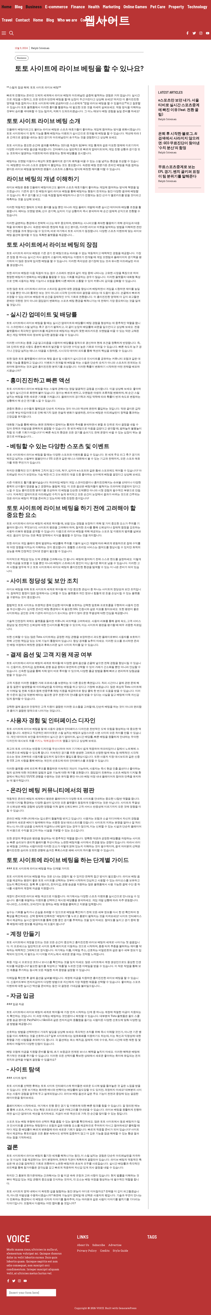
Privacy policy (87, 1250)
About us (83, 1245)
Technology (197, 6)
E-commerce (56, 6)
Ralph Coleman (40, 48)
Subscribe (98, 1245)
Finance (78, 6)
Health (94, 6)
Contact (23, 19)
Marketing (111, 6)
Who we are (67, 19)
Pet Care (157, 6)
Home (7, 6)
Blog (18, 6)
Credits (104, 1250)
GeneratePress (127, 1308)
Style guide (107, 19)
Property (176, 6)
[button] (11, 33)
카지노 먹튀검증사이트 (48, 740)
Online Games (135, 6)
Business (34, 6)
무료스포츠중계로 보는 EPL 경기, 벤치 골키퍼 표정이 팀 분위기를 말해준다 (179, 171)
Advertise (114, 1245)
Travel (7, 19)
